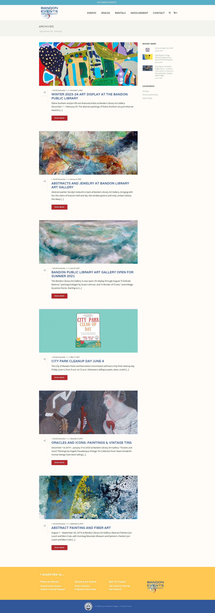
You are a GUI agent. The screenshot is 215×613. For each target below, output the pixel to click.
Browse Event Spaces (50, 586)
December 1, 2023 (77, 90)
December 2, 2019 (77, 439)
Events (91, 12)
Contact (159, 12)
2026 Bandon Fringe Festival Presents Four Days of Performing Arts (164, 57)
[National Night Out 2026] (148, 50)
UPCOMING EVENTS (106, 2)
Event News (147, 98)
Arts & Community (59, 90)
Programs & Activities (85, 589)
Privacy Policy (125, 606)
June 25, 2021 (75, 268)
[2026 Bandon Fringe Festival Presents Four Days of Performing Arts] (148, 57)
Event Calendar (82, 586)
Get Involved (115, 589)
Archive (146, 91)
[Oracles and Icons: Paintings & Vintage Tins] (88, 412)
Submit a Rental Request (52, 589)
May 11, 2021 (75, 357)
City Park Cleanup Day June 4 (78, 361)
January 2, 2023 (76, 179)
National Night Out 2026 (164, 48)
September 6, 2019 (77, 524)
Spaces (105, 12)
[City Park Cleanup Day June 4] (88, 331)
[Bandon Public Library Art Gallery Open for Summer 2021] (88, 242)
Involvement (139, 12)
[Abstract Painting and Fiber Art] (88, 497)
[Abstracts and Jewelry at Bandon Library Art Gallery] (88, 153)
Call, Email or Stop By (119, 586)
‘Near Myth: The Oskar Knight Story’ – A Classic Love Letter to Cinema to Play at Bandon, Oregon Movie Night (164, 71)
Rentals (120, 12)
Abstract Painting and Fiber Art (81, 528)
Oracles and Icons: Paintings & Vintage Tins (92, 443)
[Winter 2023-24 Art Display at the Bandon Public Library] (88, 64)
